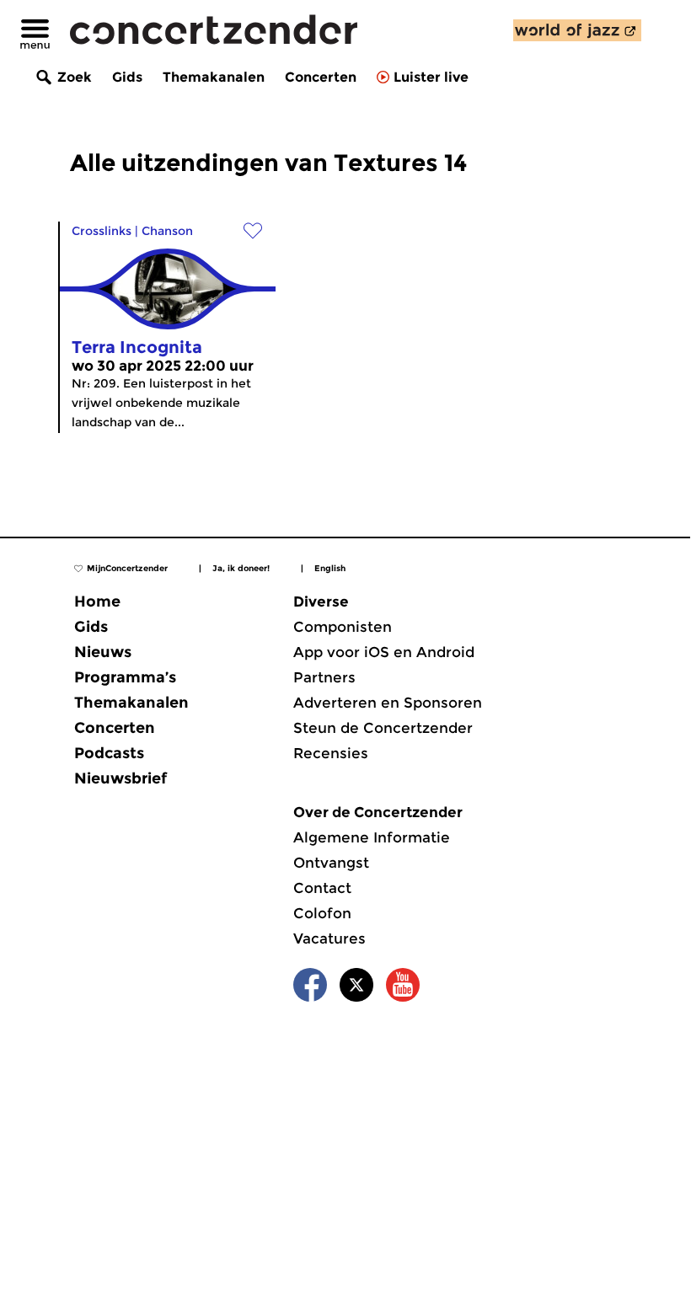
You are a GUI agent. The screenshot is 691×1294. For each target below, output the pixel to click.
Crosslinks (101, 230)
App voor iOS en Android (383, 652)
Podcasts (109, 753)
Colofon (322, 913)
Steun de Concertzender (383, 727)
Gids (127, 77)
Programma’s (125, 677)
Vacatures (329, 938)
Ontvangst (331, 862)
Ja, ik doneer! (241, 568)
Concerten (320, 77)
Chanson (167, 230)
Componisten (342, 626)
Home (97, 601)
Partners (324, 677)
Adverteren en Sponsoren (387, 702)
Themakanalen (214, 77)
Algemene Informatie (371, 837)
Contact (322, 888)
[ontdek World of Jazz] (577, 30)
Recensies (330, 753)
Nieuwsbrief (120, 778)
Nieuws (102, 652)
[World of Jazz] (577, 30)
